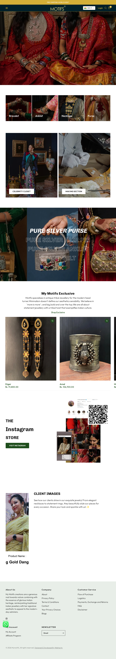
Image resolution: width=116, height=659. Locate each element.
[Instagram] (8, 618)
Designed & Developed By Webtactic (49, 648)
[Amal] (85, 349)
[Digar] (30, 349)
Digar (8, 384)
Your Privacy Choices (51, 609)
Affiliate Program (13, 635)
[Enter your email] (63, 633)
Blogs (44, 613)
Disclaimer (82, 609)
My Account (12, 627)
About (44, 594)
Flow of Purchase (85, 594)
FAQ (80, 606)
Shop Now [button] (38, 516)
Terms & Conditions (50, 602)
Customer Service (87, 590)
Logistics (82, 598)
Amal (62, 384)
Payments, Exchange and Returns (93, 602)
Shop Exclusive (58, 312)
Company (47, 590)
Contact (45, 606)
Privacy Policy (48, 598)
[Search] (105, 8)
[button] (89, 8)
